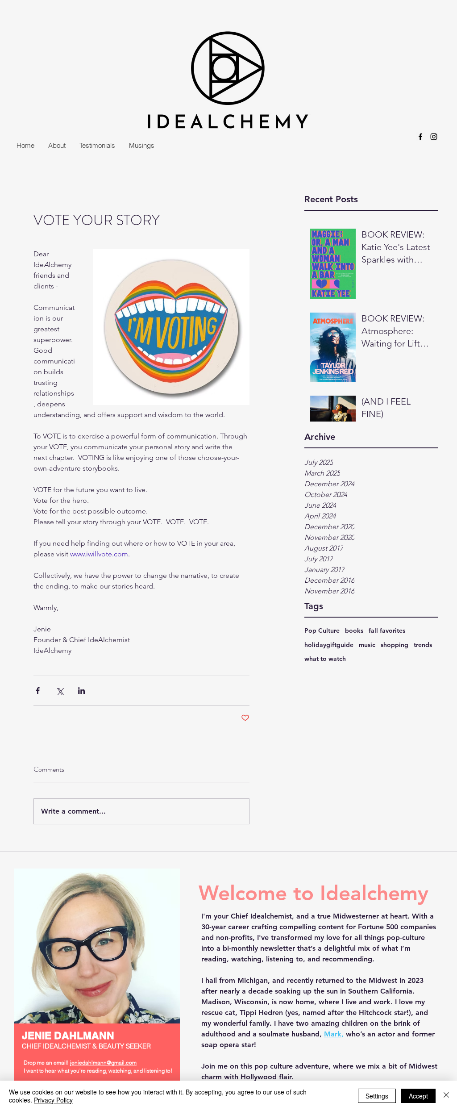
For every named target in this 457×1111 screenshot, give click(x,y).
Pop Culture (322, 631)
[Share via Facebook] (37, 690)
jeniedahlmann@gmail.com (103, 1062)
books (354, 631)
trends (423, 645)
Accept (418, 1095)
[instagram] (433, 136)
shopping (394, 645)
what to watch (325, 659)
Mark (332, 1034)
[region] (97, 990)
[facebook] (420, 136)
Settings (377, 1095)
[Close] (446, 1096)
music (367, 645)
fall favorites (387, 631)
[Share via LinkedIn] (81, 690)
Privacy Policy (53, 1099)
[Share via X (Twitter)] (59, 690)
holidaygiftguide (328, 645)
